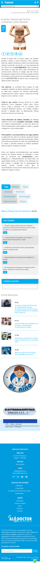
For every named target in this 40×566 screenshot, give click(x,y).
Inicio (32, 11)
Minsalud (20, 485)
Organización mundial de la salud (19, 491)
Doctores (20, 191)
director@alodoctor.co (20, 473)
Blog (37, 11)
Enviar (35, 551)
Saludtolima (19, 493)
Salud (25, 186)
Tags (6, 186)
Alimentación (9, 196)
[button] (3, 380)
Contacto (20, 511)
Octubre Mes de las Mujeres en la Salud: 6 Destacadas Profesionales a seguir (26, 325)
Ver (5, 232)
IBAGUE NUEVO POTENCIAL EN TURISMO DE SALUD (25, 353)
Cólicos (23, 201)
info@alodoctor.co (20, 471)
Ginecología (24, 196)
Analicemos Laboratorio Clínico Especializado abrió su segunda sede (26, 340)
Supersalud (19, 488)
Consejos (8, 191)
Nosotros (20, 508)
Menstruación (10, 201)
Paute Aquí (19, 501)
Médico (15, 186)
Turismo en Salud (19, 503)
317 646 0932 (20, 464)
